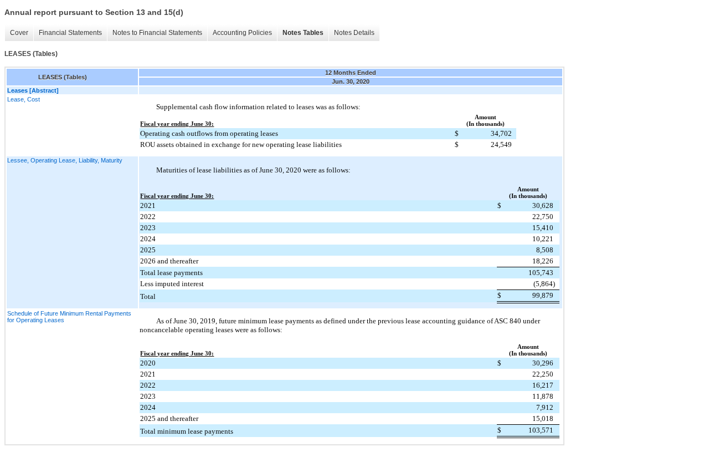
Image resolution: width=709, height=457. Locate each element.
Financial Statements (70, 33)
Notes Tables (302, 33)
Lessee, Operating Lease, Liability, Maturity (64, 160)
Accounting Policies (242, 33)
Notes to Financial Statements (157, 33)
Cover (19, 33)
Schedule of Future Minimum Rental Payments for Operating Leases (69, 316)
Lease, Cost (23, 99)
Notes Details (354, 33)
